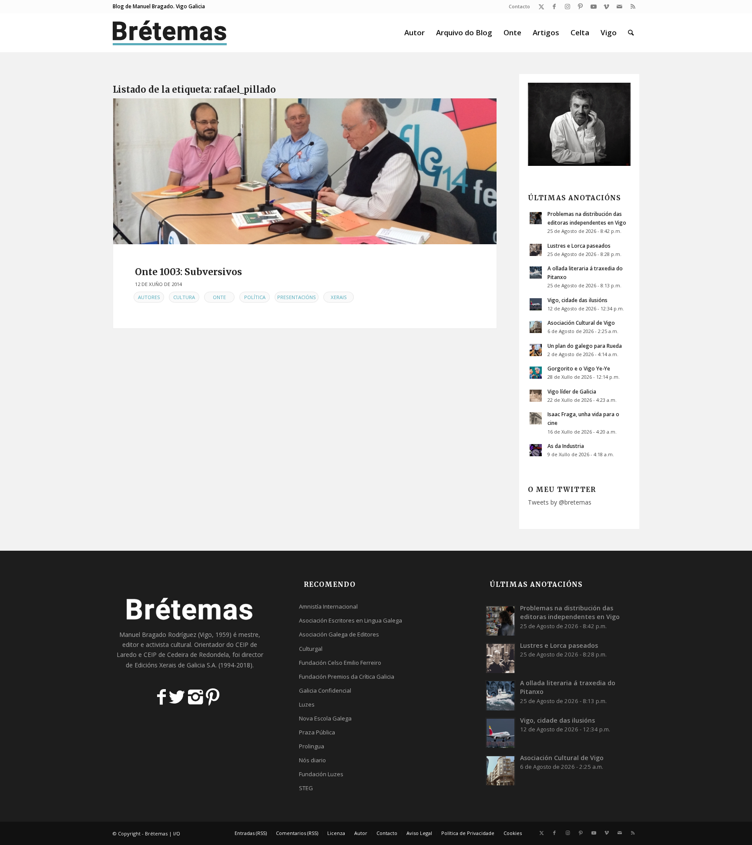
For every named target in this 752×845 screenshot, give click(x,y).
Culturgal (310, 649)
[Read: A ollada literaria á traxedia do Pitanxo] (536, 272)
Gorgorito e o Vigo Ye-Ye (578, 368)
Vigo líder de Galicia (571, 391)
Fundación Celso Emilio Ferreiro (340, 663)
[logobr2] (170, 32)
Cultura (184, 297)
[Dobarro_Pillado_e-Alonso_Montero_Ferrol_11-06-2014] (305, 171)
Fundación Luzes (321, 774)
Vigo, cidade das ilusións (577, 299)
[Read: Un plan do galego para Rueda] (536, 350)
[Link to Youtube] (593, 6)
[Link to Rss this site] (632, 6)
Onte (219, 297)
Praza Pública (317, 732)
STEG (306, 788)
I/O (176, 833)
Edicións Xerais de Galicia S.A (174, 665)
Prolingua (311, 746)
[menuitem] (517, 6)
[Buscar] (630, 32)
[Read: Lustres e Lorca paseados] (536, 250)
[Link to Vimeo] (606, 6)
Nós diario (312, 760)
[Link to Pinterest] (580, 6)
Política (254, 297)
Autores (149, 297)
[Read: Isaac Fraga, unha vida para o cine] (536, 418)
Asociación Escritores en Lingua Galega (350, 620)
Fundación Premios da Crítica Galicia (346, 676)
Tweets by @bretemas (559, 502)
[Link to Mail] (619, 6)
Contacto (519, 6)
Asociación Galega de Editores (339, 634)
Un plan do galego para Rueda (584, 345)
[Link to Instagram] (567, 6)
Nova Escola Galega (325, 718)
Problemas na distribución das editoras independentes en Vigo (570, 612)
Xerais (339, 297)
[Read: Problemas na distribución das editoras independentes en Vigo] (536, 218)
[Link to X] (541, 6)
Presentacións (296, 297)
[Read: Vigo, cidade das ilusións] (536, 304)
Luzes (307, 704)
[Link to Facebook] (554, 6)
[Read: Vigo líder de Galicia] (536, 396)
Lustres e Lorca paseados (579, 245)
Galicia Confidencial (325, 690)
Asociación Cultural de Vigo (581, 322)
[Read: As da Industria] (536, 450)
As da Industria (565, 445)
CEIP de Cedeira (166, 654)
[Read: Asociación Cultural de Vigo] (536, 327)
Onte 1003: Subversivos (188, 272)
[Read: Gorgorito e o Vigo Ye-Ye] (536, 372)
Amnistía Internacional (328, 606)
